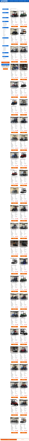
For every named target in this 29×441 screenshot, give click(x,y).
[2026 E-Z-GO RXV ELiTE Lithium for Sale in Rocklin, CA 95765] (14, 72)
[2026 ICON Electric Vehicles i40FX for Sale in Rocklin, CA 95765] (23, 301)
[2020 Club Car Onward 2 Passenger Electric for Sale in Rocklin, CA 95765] (23, 107)
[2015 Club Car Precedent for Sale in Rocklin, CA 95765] (23, 54)
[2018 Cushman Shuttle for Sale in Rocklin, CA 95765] (14, 425)
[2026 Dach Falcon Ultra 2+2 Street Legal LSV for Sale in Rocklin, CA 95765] (23, 72)
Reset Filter (22, 439)
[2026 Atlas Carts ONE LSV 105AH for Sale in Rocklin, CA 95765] (23, 372)
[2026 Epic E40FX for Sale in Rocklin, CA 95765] (14, 390)
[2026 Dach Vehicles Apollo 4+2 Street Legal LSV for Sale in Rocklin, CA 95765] (23, 248)
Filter (9, 439)
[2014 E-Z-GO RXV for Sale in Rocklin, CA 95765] (14, 196)
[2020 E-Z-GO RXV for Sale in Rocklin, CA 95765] (14, 19)
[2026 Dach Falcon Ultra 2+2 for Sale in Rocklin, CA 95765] (14, 248)
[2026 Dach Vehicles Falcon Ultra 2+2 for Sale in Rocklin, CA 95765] (14, 160)
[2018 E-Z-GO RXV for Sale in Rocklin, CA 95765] (14, 301)
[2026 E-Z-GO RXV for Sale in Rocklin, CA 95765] (23, 19)
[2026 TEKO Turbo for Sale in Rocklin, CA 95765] (14, 231)
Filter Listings (6, 62)
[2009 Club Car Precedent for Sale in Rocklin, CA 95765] (23, 354)
